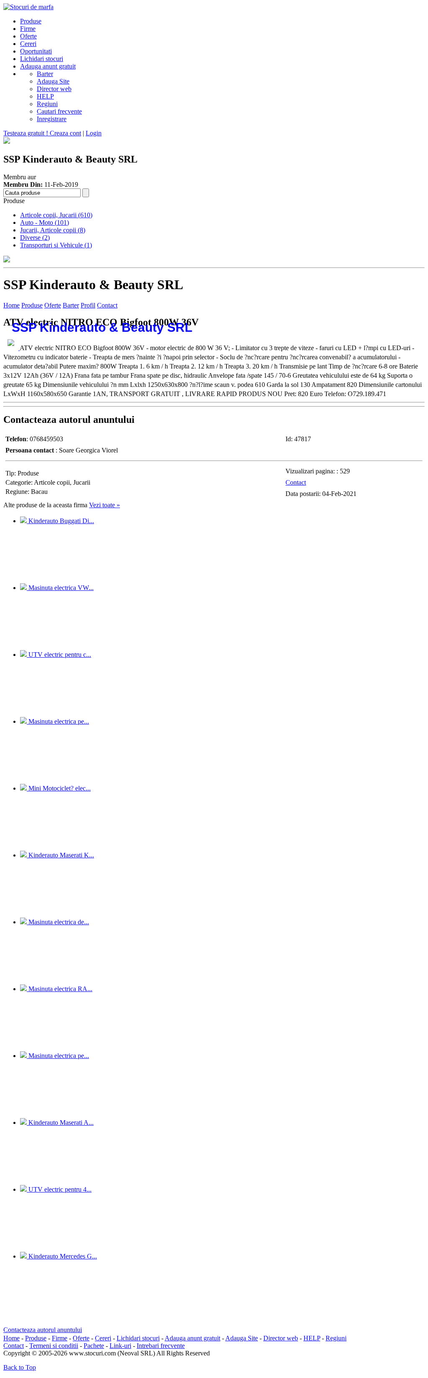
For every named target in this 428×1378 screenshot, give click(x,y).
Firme (59, 1338)
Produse (32, 305)
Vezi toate (104, 504)
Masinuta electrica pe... (58, 721)
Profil (88, 305)
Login (94, 133)
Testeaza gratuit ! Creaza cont (42, 133)
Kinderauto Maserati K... (60, 855)
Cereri (103, 1338)
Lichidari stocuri (138, 1338)
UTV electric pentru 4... (59, 1189)
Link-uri (120, 1345)
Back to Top (19, 1367)
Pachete (94, 1345)
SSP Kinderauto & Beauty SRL (102, 327)
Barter (45, 73)
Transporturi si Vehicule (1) (56, 245)
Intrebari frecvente (161, 1345)
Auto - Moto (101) (44, 222)
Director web (54, 88)
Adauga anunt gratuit (192, 1338)
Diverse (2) (35, 237)
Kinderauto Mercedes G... (62, 1256)
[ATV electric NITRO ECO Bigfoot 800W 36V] (11, 347)
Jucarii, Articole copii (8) (52, 230)
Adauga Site (53, 81)
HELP (45, 96)
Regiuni (47, 103)
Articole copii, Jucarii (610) (56, 215)
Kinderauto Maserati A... (60, 1122)
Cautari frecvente (59, 111)
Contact (107, 305)
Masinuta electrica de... (58, 921)
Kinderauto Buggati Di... (60, 520)
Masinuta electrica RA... (59, 988)
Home (11, 305)
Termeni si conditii (53, 1345)
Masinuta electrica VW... (60, 587)
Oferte (52, 305)
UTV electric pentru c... (59, 654)
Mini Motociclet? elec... (59, 788)
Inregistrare (51, 118)
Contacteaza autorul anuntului (42, 1329)
